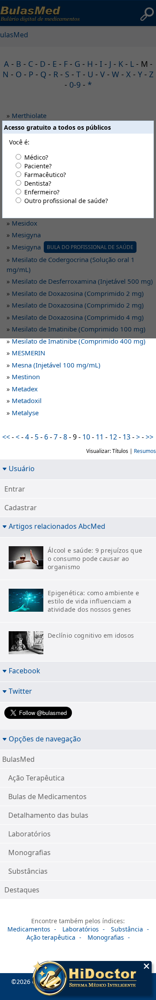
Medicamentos (28, 929)
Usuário (22, 468)
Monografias (29, 852)
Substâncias (28, 871)
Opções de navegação (45, 738)
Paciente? (38, 166)
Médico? (36, 157)
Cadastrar (20, 507)
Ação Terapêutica (36, 778)
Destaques (21, 890)
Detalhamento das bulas (48, 815)
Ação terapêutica (50, 937)
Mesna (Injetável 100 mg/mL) (56, 365)
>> (149, 437)
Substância (127, 929)
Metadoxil (27, 400)
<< (6, 437)
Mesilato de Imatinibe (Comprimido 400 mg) (79, 341)
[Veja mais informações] (92, 979)
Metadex (25, 388)
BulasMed (18, 759)
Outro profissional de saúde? (66, 201)
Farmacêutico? (45, 174)
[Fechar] (146, 966)
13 (126, 437)
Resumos (145, 451)
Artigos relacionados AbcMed (57, 526)
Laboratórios (29, 834)
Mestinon (26, 376)
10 (86, 437)
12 (113, 437)
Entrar (14, 489)
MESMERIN (28, 352)
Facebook (24, 670)
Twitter (20, 690)
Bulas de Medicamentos (47, 796)
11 (100, 437)
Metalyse (25, 412)
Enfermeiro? (41, 192)
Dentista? (37, 183)
